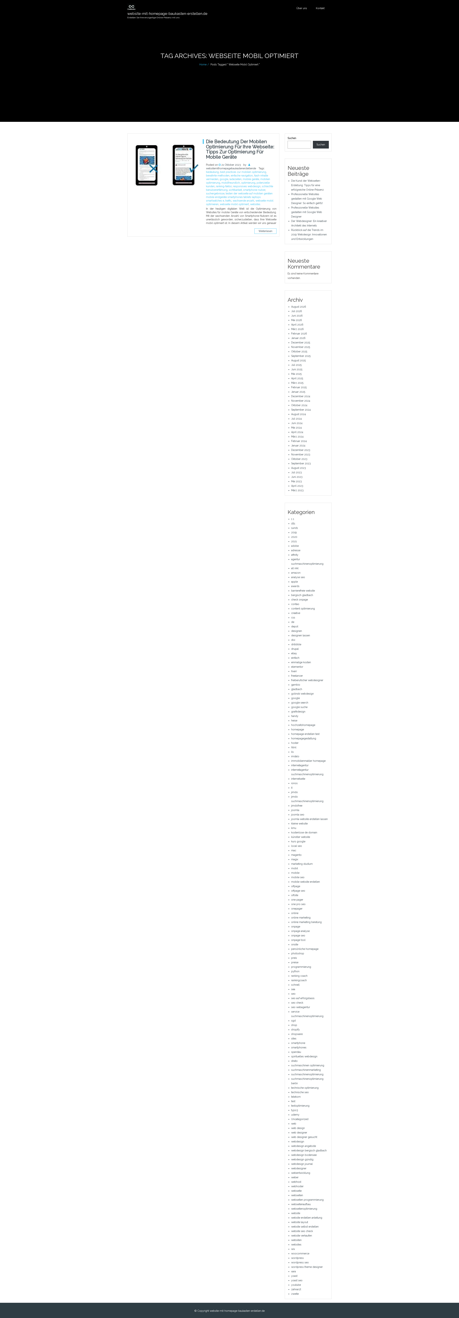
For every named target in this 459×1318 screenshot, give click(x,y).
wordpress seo (300, 1262)
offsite (294, 895)
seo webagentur (300, 1007)
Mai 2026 (296, 320)
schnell (295, 984)
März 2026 (297, 329)
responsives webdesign (247, 186)
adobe (295, 545)
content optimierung (303, 608)
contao (295, 604)
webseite (296, 1190)
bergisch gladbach (302, 595)
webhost (296, 1181)
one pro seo (298, 904)
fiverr (294, 671)
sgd (293, 1020)
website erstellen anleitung (306, 1217)
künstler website (300, 837)
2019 (294, 532)
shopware (297, 1034)
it (291, 787)
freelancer (297, 675)
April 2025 (297, 378)
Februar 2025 (299, 387)
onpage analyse (300, 931)
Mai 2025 (296, 373)
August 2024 (298, 414)
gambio (295, 684)
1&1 (293, 523)
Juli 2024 (296, 418)
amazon (296, 572)
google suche (299, 707)
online (294, 913)
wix (293, 1249)
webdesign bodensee (304, 1155)
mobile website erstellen (305, 881)
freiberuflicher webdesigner (307, 680)
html (293, 747)
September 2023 (301, 463)
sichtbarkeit (235, 189)
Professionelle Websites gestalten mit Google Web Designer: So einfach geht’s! (307, 199)
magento (296, 854)
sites (293, 1038)
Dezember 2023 (300, 450)
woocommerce (300, 1253)
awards (295, 586)
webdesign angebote (303, 1146)
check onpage (299, 599)
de (292, 622)
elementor (297, 666)
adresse (295, 550)
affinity (294, 554)
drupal (295, 648)
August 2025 (298, 360)
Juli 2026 (296, 311)
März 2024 (297, 436)
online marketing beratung (306, 922)
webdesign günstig (302, 1159)
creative (295, 613)
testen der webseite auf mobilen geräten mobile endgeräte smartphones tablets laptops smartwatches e (239, 197)
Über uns (301, 8)
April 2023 (297, 485)
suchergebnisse (215, 193)
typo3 (294, 1110)
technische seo (300, 1092)
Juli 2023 (296, 472)
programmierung (301, 966)
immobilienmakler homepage (308, 760)
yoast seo (296, 1280)
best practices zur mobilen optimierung (243, 172)
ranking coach (299, 975)
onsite (294, 944)
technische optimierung (305, 1087)
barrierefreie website (303, 590)
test (293, 1101)
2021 (294, 541)
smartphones (298, 1047)
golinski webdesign (302, 693)
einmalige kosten (301, 662)
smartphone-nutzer (254, 189)
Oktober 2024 (299, 405)
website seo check (302, 1231)
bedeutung (212, 172)
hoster (295, 742)
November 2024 (300, 400)
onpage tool (298, 940)
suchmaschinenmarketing (306, 1069)
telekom (296, 1096)
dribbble (296, 644)
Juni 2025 (296, 369)
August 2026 (298, 306)
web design (298, 1128)
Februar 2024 (299, 441)
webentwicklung (300, 1172)
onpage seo (298, 935)
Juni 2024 (296, 423)
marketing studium (302, 863)
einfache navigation (242, 175)
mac (293, 850)
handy (294, 716)
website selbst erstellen (305, 1226)
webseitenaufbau (301, 1204)
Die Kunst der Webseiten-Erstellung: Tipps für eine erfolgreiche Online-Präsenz (307, 185)
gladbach (296, 689)
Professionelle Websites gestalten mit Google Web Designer (306, 212)
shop (294, 1025)
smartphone (298, 1043)
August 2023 (298, 468)
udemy (295, 1114)
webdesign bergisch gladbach (309, 1150)
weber (295, 1177)
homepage (297, 729)
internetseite (298, 778)
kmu (293, 828)
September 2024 (301, 409)
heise (294, 720)
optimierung (248, 182)
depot (294, 626)
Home (203, 64)
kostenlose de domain (304, 832)
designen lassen (300, 635)
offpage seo (298, 890)
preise (294, 962)
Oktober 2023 (299, 459)
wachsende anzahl (243, 200)
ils (292, 751)
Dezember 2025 (300, 342)
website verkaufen (301, 1235)
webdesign (297, 1141)
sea (293, 989)
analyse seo (298, 577)
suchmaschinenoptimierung (307, 1074)
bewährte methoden (218, 175)
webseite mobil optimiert (234, 204)
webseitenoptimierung (304, 1208)
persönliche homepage (304, 949)
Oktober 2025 (299, 351)
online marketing (301, 917)
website (295, 1213)
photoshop (297, 953)
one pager (297, 899)
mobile (295, 872)
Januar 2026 (298, 338)
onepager (296, 908)
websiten (296, 1240)
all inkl (295, 568)
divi (293, 639)
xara (293, 1271)
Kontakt (320, 8)
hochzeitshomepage (303, 725)
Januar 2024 (298, 445)
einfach (295, 657)
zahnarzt (296, 1289)
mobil (294, 868)
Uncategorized (299, 1119)
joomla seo (297, 814)
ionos (294, 783)
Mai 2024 (296, 427)
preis (294, 957)
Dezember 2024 (300, 396)
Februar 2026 (299, 333)
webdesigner (298, 1168)
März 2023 (297, 490)
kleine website (299, 823)
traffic (228, 200)
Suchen (292, 138)
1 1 (292, 519)
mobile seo (297, 877)
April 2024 (297, 432)
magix (294, 859)
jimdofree (296, 805)
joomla (295, 810)
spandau (296, 1052)
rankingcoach (299, 980)
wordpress (297, 1258)
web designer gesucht (304, 1137)
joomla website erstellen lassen (309, 819)
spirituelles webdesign (304, 1056)
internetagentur (300, 765)
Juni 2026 (297, 315)
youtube (296, 1284)
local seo (296, 846)
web (293, 1123)
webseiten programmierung (307, 1199)
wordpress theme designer (307, 1267)
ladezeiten (236, 179)
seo (293, 993)
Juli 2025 (296, 364)
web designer (299, 1132)
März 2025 (297, 382)
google (224, 179)
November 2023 (300, 454)
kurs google (298, 841)
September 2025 (301, 356)
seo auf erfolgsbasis (302, 998)
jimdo (294, 792)
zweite (295, 1293)
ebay (294, 653)
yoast (294, 1275)
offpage (295, 886)
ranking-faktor (224, 186)
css (293, 617)
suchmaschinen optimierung (307, 1065)
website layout (299, 1222)
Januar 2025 (298, 391)
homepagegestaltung (303, 738)
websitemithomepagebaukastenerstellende (231, 168)
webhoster (297, 1186)
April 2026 (297, 324)
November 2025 (300, 347)
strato (294, 1060)
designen (296, 631)
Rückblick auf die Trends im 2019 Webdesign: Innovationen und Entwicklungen (309, 234)
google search (299, 702)
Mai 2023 (296, 481)
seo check (297, 1002)
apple (294, 581)
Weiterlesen (265, 231)
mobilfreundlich (230, 182)
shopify (295, 1029)
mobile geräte (251, 179)
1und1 (294, 528)
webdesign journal (302, 1163)
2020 (294, 536)
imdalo (295, 756)
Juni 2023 (296, 476)
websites (255, 204)
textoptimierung (300, 1105)
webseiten (297, 1195)
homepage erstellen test (305, 734)
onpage (295, 926)
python (295, 971)
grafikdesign (298, 711)
